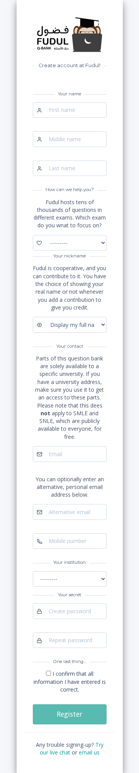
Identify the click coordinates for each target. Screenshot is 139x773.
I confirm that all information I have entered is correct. (70, 681)
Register (69, 714)
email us (89, 752)
